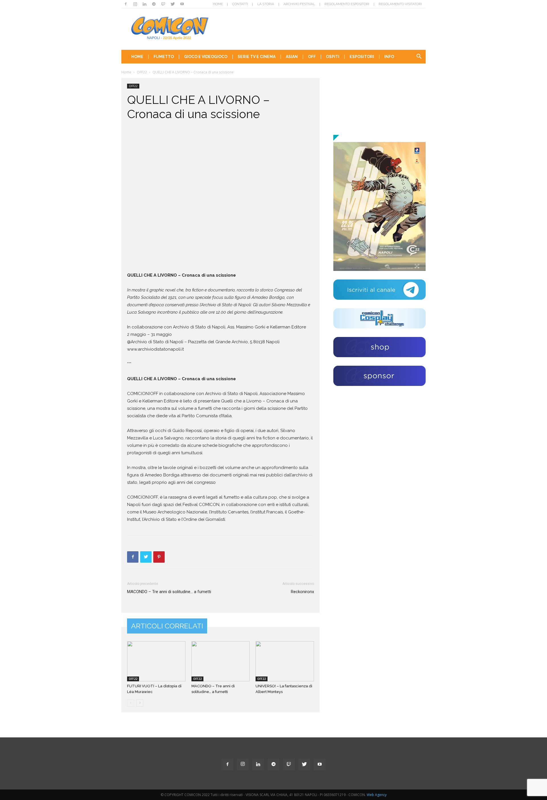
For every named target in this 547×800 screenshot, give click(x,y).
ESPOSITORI (362, 56)
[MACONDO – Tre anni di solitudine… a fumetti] (220, 661)
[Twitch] (163, 4)
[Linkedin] (144, 4)
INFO (389, 56)
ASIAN (292, 56)
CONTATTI (240, 4)
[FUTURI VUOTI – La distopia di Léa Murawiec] (156, 661)
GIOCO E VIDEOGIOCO (205, 56)
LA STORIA (265, 4)
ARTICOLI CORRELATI (167, 626)
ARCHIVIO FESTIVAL (299, 4)
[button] (419, 57)
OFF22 (142, 72)
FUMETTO (164, 56)
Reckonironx (302, 591)
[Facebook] (125, 4)
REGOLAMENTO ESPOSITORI (346, 4)
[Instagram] (135, 4)
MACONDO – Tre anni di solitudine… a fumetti (169, 591)
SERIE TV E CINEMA (256, 56)
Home (126, 72)
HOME (218, 4)
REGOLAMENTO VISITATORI (400, 4)
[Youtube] (182, 4)
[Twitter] (172, 4)
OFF (312, 56)
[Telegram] (154, 4)
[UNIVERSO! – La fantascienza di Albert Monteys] (285, 661)
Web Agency (377, 794)
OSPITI (332, 56)
